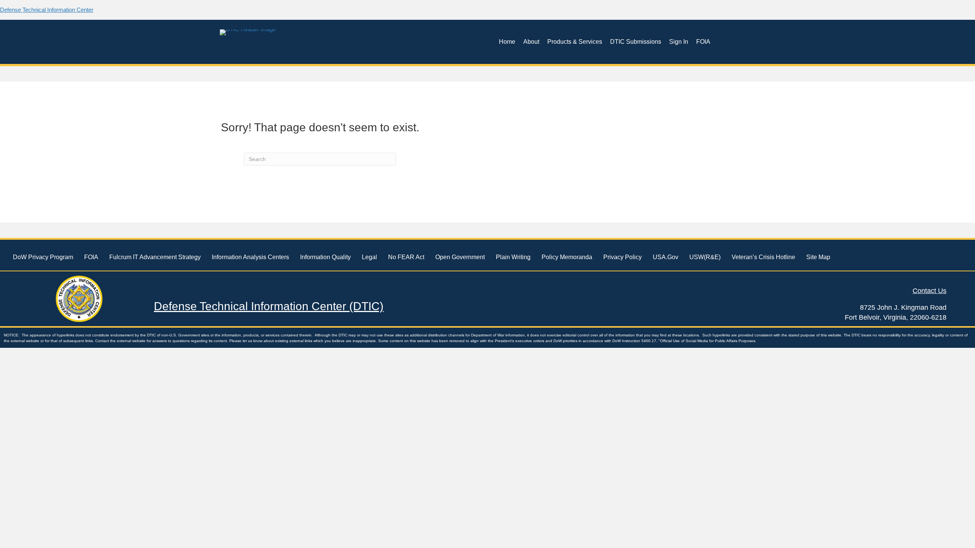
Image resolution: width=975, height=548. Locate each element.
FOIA (703, 41)
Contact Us (929, 291)
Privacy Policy (622, 257)
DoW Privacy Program (43, 257)
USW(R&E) (705, 257)
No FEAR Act (406, 257)
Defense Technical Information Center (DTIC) (269, 306)
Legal (369, 257)
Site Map (818, 257)
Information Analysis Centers (250, 257)
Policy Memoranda (567, 257)
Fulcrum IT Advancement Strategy (155, 257)
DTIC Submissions (635, 41)
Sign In (678, 41)
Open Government (460, 257)
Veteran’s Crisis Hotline (763, 257)
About (531, 41)
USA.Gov (665, 257)
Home (507, 41)
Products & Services (574, 41)
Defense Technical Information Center (46, 9)
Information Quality (325, 257)
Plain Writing (513, 257)
